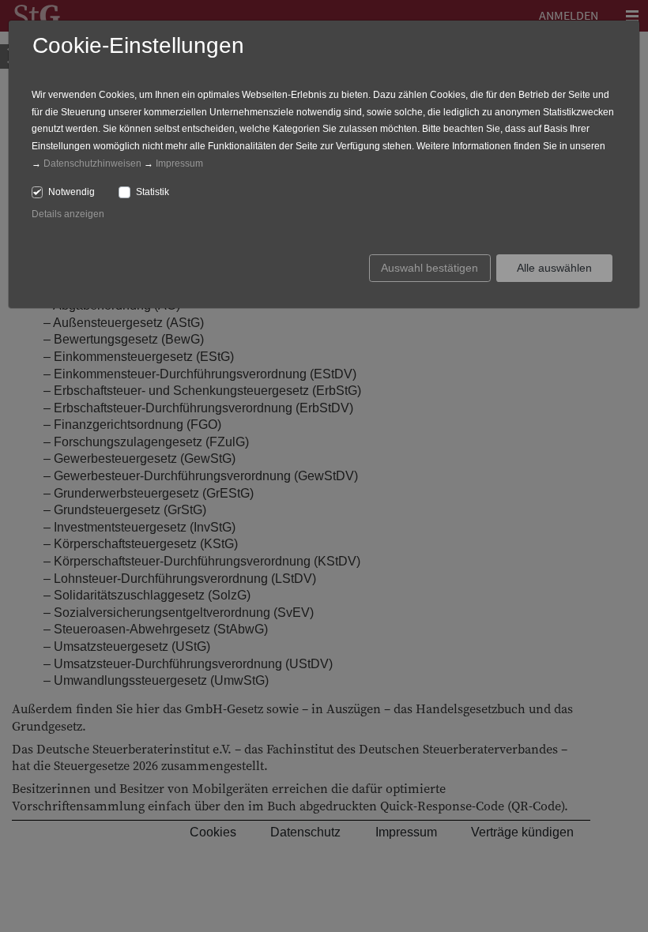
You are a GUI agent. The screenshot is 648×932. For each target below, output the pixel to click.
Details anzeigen (68, 214)
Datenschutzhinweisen (92, 163)
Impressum (179, 163)
